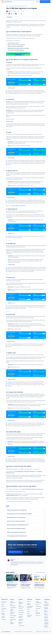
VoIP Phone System (21, 623)
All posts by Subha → (14, 564)
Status (28, 613)
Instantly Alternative (46, 626)
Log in (37, 1)
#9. (11, 352)
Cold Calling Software (21, 620)
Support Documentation (38, 602)
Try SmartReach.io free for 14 (12, 501)
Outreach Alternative (46, 617)
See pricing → (26, 551)
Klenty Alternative (46, 614)
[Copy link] (19, 14)
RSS (49, 631)
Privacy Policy (38, 631)
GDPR (28, 609)
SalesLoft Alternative (46, 620)
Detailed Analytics (11, 610)
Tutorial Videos (38, 606)
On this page (26, 17)
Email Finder (12, 617)
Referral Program (3, 617)
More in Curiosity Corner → (41, 572)
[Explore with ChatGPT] (7, 14)
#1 (9, 62)
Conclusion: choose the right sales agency (18, 466)
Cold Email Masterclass (38, 613)
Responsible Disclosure (29, 616)
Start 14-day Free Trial (45, 1)
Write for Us (38, 615)
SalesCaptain (32, 102)
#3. (8, 132)
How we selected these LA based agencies (18, 31)
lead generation (32, 475)
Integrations (4, 619)
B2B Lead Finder (13, 615)
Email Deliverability (21, 606)
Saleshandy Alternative (46, 623)
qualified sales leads (10, 280)
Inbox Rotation (21, 612)
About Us (29, 601)
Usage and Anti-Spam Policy (30, 607)
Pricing (3, 611)
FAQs (7, 506)
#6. (10, 243)
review (13, 233)
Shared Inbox (21, 610)
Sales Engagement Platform (21, 602)
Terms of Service (45, 631)
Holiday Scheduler (12, 623)
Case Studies (38, 608)
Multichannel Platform (12, 613)
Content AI (21, 608)
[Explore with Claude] (11, 14)
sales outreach (36, 216)
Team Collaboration (12, 605)
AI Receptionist (21, 625)
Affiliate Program (3, 614)
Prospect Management (12, 602)
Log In (3, 604)
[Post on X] (23, 14)
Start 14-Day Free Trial (4, 602)
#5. (11, 209)
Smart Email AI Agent (12, 620)
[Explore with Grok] (16, 14)
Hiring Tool (21, 614)
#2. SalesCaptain (10, 99)
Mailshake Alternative (46, 608)
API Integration (13, 607)
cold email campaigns (18, 73)
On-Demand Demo (4, 609)
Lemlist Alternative (46, 602)
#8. (10, 314)
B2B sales (16, 134)
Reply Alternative (46, 611)
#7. (10, 277)
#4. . (12, 170)
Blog (36, 610)
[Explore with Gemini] (14, 14)
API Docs (37, 604)
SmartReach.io (19, 491)
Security (28, 611)
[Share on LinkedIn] (21, 14)
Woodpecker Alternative (46, 605)
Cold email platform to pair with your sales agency (21, 486)
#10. (14, 392)
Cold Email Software (20, 617)
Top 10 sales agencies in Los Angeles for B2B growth (22, 59)
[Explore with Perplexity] (9, 14)
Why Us (3, 606)
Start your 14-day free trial (15, 551)
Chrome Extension (29, 604)
